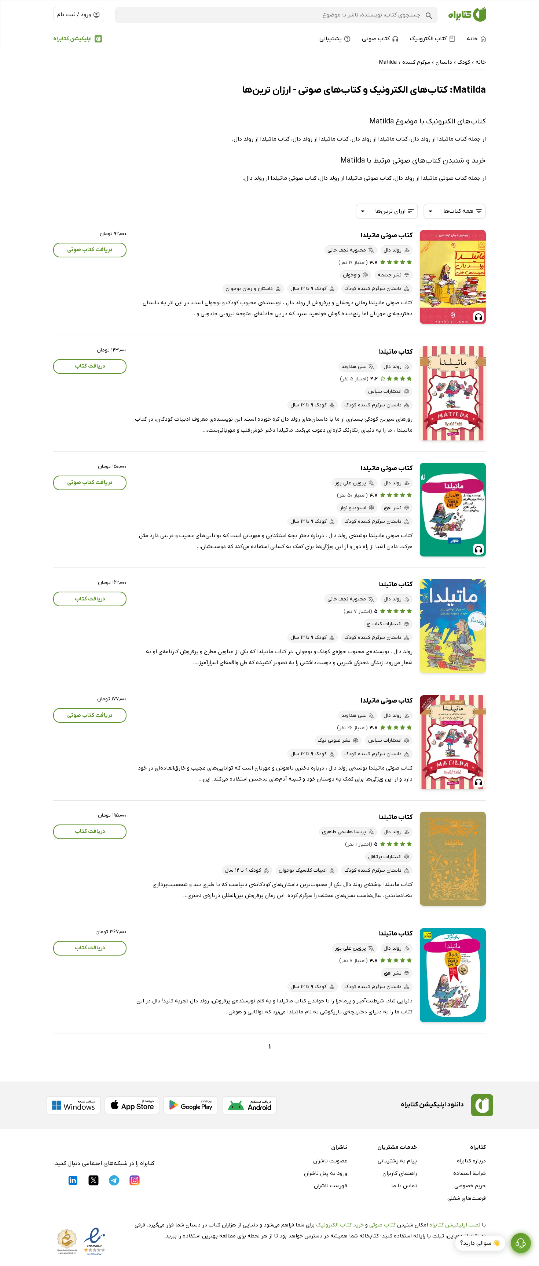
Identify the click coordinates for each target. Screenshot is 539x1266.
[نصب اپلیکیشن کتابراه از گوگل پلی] (190, 1105)
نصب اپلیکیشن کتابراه (454, 1225)
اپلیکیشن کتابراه (72, 38)
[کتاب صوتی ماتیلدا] (453, 277)
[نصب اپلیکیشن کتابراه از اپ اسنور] (132, 1105)
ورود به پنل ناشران (325, 1173)
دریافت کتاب (90, 366)
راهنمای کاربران (399, 1173)
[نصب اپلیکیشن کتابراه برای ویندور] (73, 1105)
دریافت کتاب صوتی (90, 249)
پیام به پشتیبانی (397, 1161)
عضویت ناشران (330, 1161)
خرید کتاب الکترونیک (340, 1225)
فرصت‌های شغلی (466, 1198)
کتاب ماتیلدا (395, 352)
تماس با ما (404, 1185)
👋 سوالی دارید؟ (480, 1243)
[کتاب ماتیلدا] (453, 393)
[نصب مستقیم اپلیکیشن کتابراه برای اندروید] (249, 1105)
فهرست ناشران (330, 1185)
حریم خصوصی (470, 1185)
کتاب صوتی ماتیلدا (386, 235)
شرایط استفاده (469, 1173)
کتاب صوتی (382, 1225)
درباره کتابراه (471, 1161)
